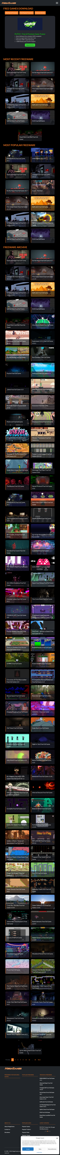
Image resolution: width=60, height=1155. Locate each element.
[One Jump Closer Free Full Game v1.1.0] (43, 85)
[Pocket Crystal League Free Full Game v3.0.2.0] (43, 450)
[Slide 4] (48, 1131)
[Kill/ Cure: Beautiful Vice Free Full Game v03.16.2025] (17, 789)
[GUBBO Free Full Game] (17, 660)
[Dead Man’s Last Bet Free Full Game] (30, 133)
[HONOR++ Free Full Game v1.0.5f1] (43, 708)
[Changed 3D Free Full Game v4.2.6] (17, 85)
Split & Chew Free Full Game (47, 1109)
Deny (40, 1149)
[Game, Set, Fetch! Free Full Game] (17, 821)
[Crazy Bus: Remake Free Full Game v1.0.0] (17, 902)
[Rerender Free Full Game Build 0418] (17, 402)
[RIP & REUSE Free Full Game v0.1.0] (43, 837)
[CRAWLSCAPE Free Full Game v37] (17, 611)
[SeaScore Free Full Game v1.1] (43, 370)
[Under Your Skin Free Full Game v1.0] (17, 998)
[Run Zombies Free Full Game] (43, 353)
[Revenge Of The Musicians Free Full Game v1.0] (17, 450)
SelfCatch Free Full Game (46, 1101)
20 (35, 1059)
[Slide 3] (47, 1131)
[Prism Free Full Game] (17, 966)
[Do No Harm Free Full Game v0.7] (43, 69)
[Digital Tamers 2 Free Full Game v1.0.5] (43, 934)
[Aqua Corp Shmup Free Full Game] (43, 579)
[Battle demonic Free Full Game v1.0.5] (43, 918)
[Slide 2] (46, 1131)
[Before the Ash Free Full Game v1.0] (43, 756)
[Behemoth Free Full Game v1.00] (43, 773)
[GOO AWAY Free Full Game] (43, 563)
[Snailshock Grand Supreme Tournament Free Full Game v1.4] (43, 611)
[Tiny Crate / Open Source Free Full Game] (43, 982)
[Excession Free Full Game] (43, 402)
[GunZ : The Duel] (43, 187)
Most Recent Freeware (12, 12)
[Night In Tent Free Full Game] (43, 740)
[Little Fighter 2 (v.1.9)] (43, 155)
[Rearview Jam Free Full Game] (43, 692)
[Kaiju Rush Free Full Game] (43, 724)
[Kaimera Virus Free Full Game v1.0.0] (43, 821)
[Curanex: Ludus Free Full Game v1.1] (17, 595)
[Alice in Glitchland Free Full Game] (43, 321)
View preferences (52, 1149)
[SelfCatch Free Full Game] (43, 101)
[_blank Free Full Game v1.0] (17, 386)
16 (29, 1059)
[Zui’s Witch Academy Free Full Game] (17, 579)
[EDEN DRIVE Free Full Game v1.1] (17, 155)
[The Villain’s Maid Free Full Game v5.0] (17, 563)
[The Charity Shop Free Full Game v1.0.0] (17, 982)
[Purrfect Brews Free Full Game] (17, 628)
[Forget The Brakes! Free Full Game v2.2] (17, 869)
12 (26, 1059)
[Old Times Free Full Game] (17, 724)
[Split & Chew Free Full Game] (17, 117)
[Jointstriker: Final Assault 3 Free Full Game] (17, 918)
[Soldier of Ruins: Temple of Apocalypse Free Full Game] (17, 837)
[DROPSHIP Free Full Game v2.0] (17, 756)
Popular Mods (25, 1132)
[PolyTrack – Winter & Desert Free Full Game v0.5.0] (43, 628)
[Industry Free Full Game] (17, 934)
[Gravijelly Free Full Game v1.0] (17, 805)
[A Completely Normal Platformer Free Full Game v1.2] (43, 676)
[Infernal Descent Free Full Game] (43, 789)
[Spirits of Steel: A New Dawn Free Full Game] (17, 853)
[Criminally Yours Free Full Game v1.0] (43, 998)
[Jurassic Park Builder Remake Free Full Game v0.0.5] (43, 966)
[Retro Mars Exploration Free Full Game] (43, 499)
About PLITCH (30, 45)
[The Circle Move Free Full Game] (43, 595)
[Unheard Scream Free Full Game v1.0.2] (43, 1014)
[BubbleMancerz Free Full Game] (43, 644)
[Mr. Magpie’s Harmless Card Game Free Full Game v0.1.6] (17, 773)
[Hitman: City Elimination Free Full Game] (43, 219)
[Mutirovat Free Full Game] (17, 418)
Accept (28, 1149)
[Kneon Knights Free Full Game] (43, 660)
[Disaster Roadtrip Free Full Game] (17, 708)
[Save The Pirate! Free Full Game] (43, 386)
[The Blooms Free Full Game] (17, 482)
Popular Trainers (26, 1129)
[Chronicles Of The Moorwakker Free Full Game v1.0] (17, 676)
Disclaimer (7, 1132)
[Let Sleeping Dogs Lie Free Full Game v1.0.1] (17, 101)
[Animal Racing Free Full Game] (17, 353)
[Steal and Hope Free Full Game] (17, 69)
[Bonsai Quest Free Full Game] (17, 692)
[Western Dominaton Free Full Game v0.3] (43, 434)
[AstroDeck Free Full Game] (17, 950)
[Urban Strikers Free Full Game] (17, 434)
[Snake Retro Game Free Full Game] (17, 466)
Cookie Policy (39, 1152)
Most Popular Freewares (26, 12)
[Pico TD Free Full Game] (43, 869)
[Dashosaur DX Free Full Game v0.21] (17, 337)
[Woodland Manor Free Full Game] (43, 950)
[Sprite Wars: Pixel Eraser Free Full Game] (30, 1047)
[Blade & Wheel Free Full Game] (43, 805)
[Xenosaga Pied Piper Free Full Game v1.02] (43, 466)
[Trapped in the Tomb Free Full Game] (43, 853)
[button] (57, 1138)
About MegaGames (9, 1126)
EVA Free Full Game (45, 1112)
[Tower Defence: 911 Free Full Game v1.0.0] (43, 902)
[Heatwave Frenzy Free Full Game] (43, 418)
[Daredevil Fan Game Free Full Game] (17, 547)
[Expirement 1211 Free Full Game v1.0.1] (43, 337)
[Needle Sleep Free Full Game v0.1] (17, 1031)
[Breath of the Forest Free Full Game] (17, 740)
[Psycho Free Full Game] (17, 370)
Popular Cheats (26, 1135)
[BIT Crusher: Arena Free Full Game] (17, 531)
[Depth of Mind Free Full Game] (43, 515)
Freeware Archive (40, 12)
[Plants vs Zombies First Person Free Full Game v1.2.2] (17, 644)
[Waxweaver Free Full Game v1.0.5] (17, 1014)
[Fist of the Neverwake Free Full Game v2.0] (43, 531)
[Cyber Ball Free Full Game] (43, 547)
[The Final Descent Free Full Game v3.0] (17, 515)
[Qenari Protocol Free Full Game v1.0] (43, 482)
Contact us (7, 1129)
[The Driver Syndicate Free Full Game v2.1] (43, 1031)
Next (39, 1059)
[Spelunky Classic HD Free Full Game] (43, 885)
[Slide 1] (45, 1131)
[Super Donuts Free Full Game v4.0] (17, 885)
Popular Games (26, 1126)
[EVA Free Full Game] (43, 117)
